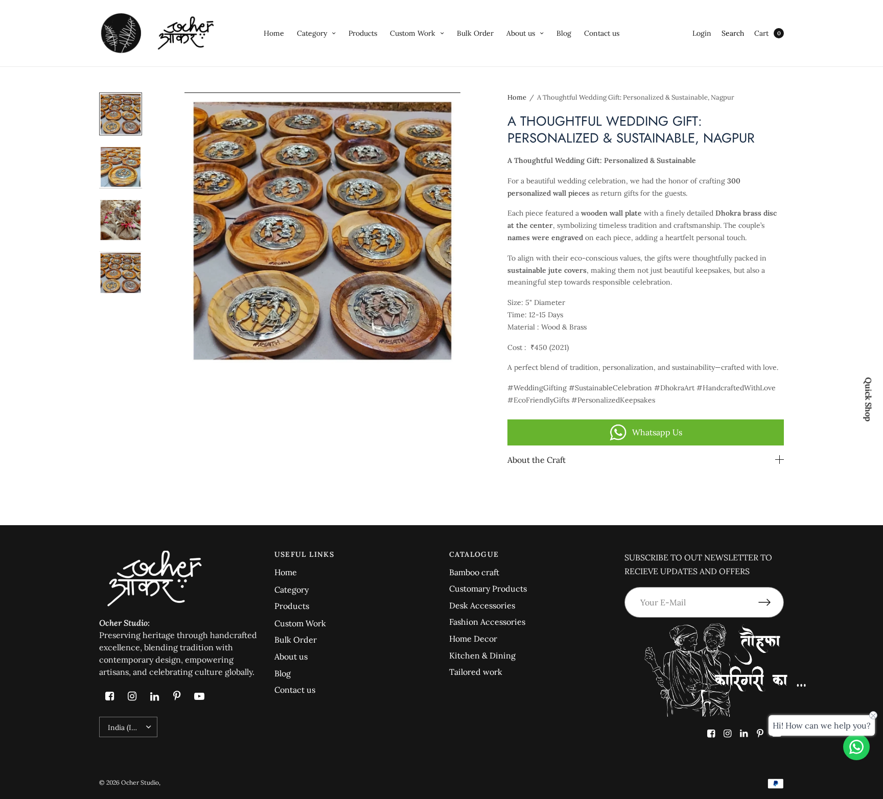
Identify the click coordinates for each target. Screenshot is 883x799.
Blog (563, 33)
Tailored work (475, 672)
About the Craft (536, 460)
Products (362, 33)
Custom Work (412, 33)
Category (312, 33)
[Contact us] (856, 747)
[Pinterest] (177, 696)
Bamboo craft (474, 572)
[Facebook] (109, 696)
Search (733, 33)
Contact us (601, 33)
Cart (761, 33)
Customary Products (488, 588)
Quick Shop (869, 400)
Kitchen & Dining (482, 655)
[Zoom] (322, 230)
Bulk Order (475, 33)
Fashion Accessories (487, 622)
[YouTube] (199, 696)
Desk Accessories (482, 605)
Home (274, 33)
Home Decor (473, 638)
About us (520, 33)
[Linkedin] (154, 696)
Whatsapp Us (657, 432)
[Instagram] (132, 696)
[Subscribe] (771, 602)
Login (701, 33)
